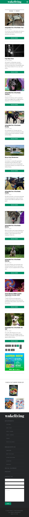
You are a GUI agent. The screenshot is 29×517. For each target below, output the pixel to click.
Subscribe (8, 450)
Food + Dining (9, 431)
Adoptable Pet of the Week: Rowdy (13, 126)
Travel (8, 438)
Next (12, 350)
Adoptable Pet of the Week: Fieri (14, 27)
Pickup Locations (10, 457)
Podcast (8, 471)
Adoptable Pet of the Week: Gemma (13, 93)
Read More (14, 38)
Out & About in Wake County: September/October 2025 (13, 294)
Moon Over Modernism (11, 157)
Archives (8, 464)
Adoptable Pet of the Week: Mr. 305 (14, 328)
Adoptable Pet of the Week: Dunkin (13, 192)
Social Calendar (10, 468)
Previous (8, 345)
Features (8, 424)
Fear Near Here (9, 58)
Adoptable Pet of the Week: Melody (13, 260)
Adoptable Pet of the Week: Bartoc (13, 226)
